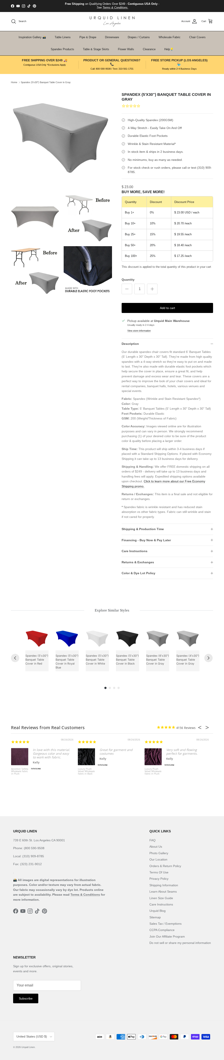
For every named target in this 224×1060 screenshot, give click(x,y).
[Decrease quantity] (127, 289)
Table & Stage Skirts (96, 49)
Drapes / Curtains (139, 37)
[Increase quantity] (152, 289)
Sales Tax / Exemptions (165, 923)
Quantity (128, 279)
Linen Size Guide (161, 898)
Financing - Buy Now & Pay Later (146, 540)
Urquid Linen (28, 1047)
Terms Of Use (158, 872)
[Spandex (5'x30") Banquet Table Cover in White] (97, 638)
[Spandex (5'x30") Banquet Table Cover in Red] (37, 638)
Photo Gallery (158, 853)
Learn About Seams (163, 891)
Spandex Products (62, 49)
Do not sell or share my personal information (180, 943)
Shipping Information (163, 885)
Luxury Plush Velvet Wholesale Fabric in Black (86, 771)
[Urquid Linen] (112, 21)
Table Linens (63, 37)
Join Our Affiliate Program (167, 936)
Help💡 (168, 49)
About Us (155, 846)
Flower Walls (126, 49)
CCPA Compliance (162, 930)
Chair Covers (197, 37)
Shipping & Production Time (143, 529)
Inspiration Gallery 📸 (32, 37)
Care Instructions (134, 551)
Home (14, 82)
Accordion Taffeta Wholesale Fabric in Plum (19, 771)
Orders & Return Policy (165, 866)
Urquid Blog (157, 910)
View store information (139, 330)
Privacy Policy (158, 878)
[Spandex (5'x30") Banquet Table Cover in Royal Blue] (67, 638)
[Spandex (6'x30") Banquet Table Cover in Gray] (157, 638)
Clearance (149, 49)
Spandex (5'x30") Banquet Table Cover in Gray (46, 82)
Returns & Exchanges (138, 562)
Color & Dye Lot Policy (138, 573)
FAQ (152, 840)
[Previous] (15, 658)
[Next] (208, 658)
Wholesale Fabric (169, 37)
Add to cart (167, 308)
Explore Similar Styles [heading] (112, 610)
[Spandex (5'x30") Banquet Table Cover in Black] (127, 638)
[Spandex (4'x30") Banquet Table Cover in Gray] (188, 638)
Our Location (158, 859)
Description (130, 343)
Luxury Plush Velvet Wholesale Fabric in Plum (153, 771)
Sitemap (155, 917)
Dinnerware (112, 37)
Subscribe (26, 998)
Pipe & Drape (87, 37)
